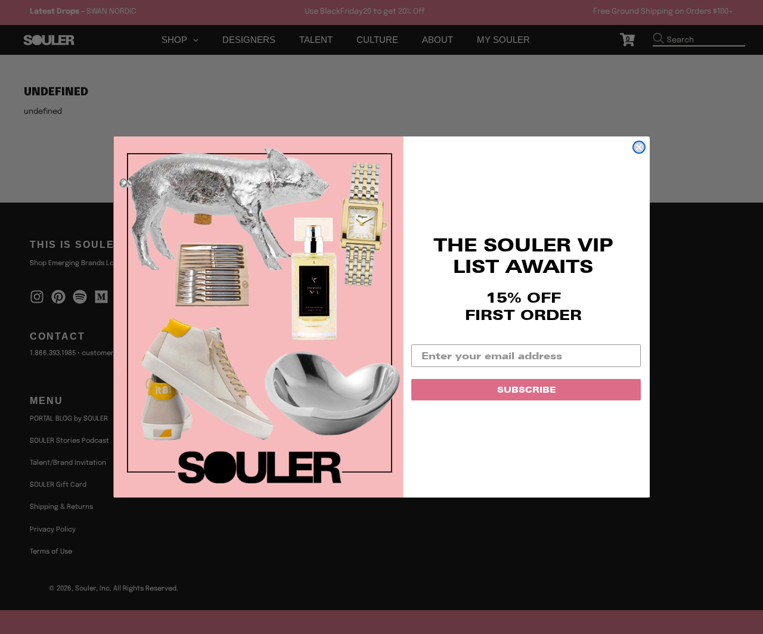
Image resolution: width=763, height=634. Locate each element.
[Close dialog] (639, 147)
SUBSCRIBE (526, 389)
